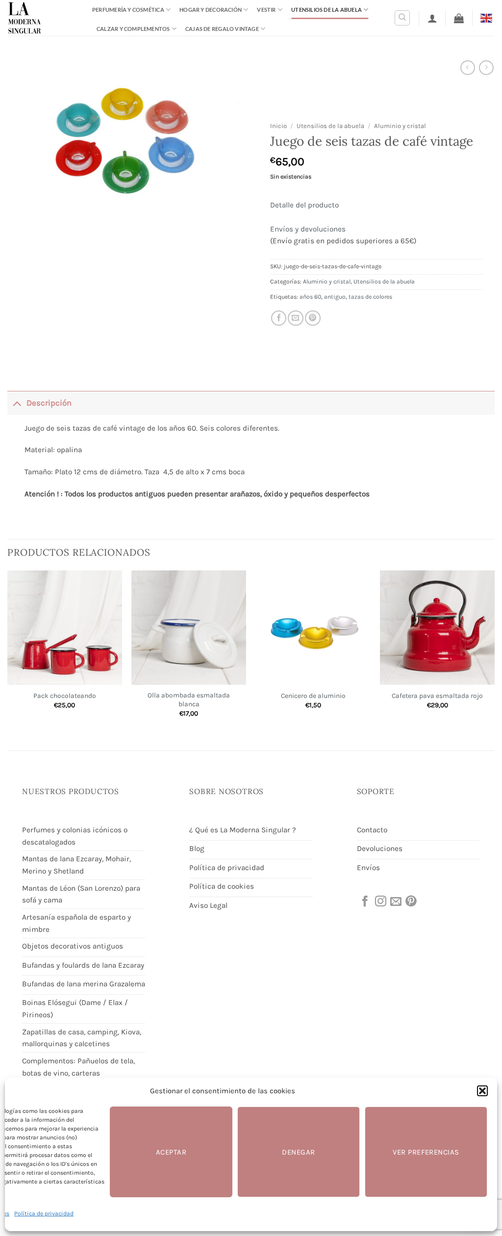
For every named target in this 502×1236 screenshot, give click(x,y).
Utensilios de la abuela (326, 9)
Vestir (266, 9)
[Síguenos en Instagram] (380, 902)
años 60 (310, 296)
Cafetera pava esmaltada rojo (437, 695)
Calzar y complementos (133, 29)
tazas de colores (370, 296)
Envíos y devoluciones (308, 229)
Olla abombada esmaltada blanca (189, 699)
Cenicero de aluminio (313, 695)
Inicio (278, 125)
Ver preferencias (426, 1152)
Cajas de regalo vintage (222, 29)
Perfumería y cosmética (128, 9)
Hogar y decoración (210, 9)
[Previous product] (486, 67)
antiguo (335, 296)
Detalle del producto (304, 205)
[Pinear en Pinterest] (313, 318)
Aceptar (171, 1152)
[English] (487, 17)
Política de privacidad (44, 1213)
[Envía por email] (295, 318)
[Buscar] (402, 18)
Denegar (298, 1152)
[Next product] (467, 67)
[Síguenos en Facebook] (364, 902)
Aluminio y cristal (400, 125)
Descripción (49, 403)
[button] (482, 1091)
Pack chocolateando (64, 695)
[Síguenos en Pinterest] (410, 902)
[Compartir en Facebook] (279, 318)
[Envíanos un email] (395, 902)
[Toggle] (16, 403)
